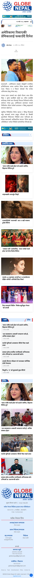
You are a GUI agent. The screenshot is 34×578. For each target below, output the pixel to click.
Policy (21, 570)
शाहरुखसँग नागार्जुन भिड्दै (10, 195)
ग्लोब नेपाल (9, 45)
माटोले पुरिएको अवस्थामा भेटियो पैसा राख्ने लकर (16, 454)
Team (8, 570)
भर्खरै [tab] (5, 319)
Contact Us (27, 570)
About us (3, 570)
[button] (31, 22)
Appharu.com (17, 576)
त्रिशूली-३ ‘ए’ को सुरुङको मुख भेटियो (13, 370)
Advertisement (15, 570)
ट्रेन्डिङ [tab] (28, 319)
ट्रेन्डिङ (4, 380)
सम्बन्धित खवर (7, 143)
